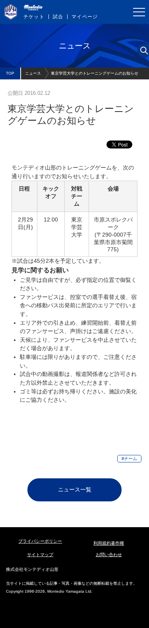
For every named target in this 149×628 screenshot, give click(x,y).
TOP (10, 73)
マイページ (85, 16)
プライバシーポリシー (40, 541)
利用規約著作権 (108, 543)
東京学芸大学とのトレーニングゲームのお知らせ (94, 73)
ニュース (33, 73)
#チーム (129, 458)
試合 (58, 16)
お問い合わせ (109, 554)
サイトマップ (40, 554)
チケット (34, 16)
